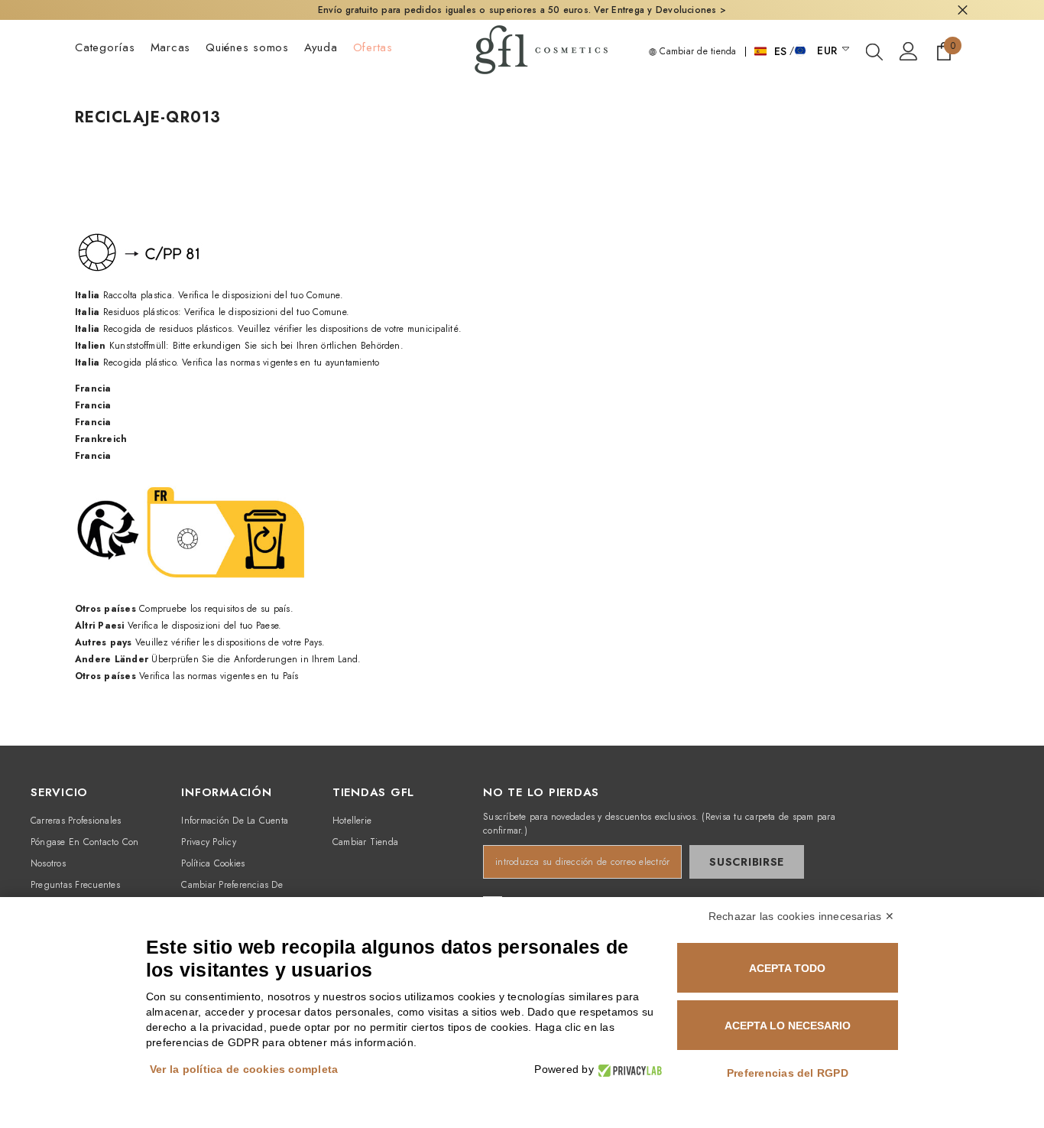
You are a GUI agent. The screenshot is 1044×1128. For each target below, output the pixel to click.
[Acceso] (908, 51)
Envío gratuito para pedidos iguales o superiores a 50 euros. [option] (522, 10)
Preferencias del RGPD (787, 1073)
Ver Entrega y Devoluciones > (660, 10)
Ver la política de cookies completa (244, 1069)
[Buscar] (874, 51)
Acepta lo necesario (788, 1025)
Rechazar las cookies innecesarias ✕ (801, 916)
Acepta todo (787, 968)
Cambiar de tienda (696, 51)
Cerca (962, 10)
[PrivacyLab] (628, 1069)
